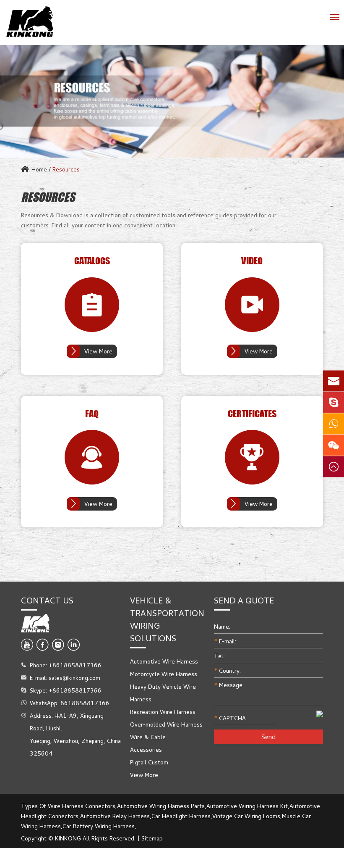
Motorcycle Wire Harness (163, 674)
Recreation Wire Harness (162, 712)
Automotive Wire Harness (164, 661)
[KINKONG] (29, 21)
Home (39, 169)
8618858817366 (84, 703)
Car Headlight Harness (181, 816)
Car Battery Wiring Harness (99, 826)
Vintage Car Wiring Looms (246, 816)
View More (98, 351)
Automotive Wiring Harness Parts (161, 806)
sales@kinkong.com (74, 678)
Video (252, 260)
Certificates (252, 413)
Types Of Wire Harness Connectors (68, 806)
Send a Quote (244, 600)
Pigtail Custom (149, 762)
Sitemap (152, 838)
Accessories (146, 749)
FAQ (92, 413)
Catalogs (92, 260)
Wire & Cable (148, 737)
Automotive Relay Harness (115, 816)
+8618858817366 (75, 690)
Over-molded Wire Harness (166, 724)
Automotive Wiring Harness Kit (247, 806)
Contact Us (47, 600)
